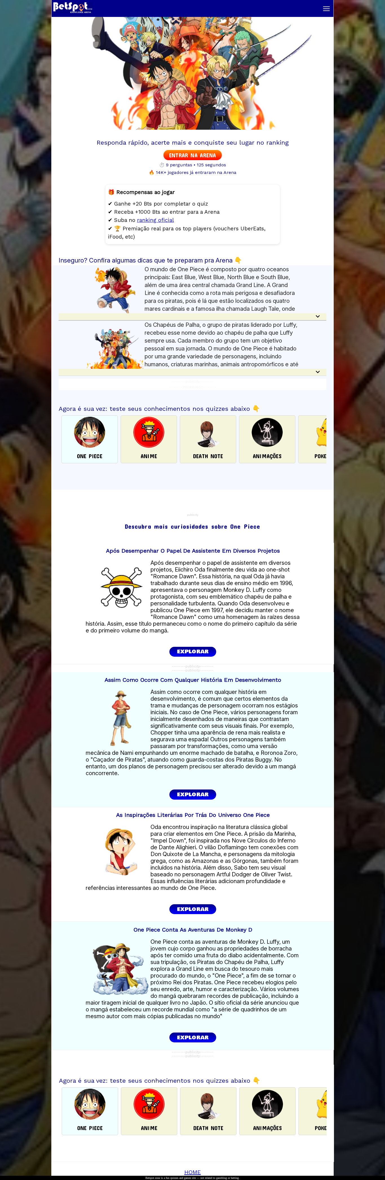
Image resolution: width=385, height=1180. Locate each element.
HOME (192, 1172)
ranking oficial (155, 220)
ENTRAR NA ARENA (192, 155)
